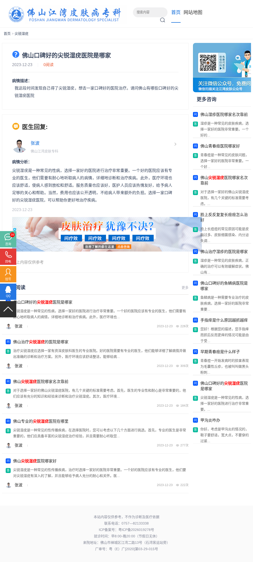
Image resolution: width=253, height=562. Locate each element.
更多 (185, 288)
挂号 (8, 279)
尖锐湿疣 (21, 34)
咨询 (8, 244)
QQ (8, 296)
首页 (176, 12)
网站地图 (193, 12)
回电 (8, 261)
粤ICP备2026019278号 (136, 530)
